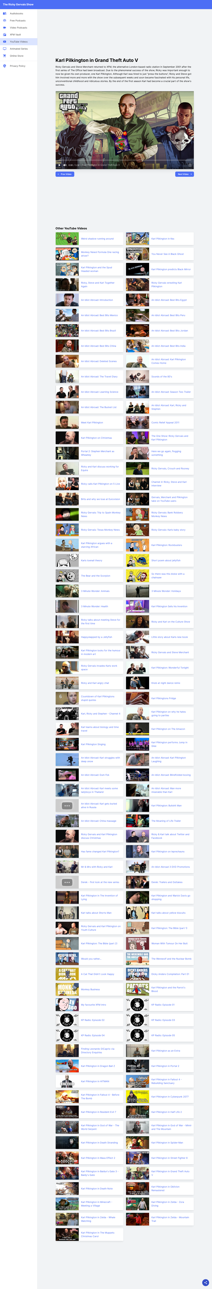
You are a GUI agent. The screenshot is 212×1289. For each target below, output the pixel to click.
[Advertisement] (80, 32)
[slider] (125, 160)
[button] (59, 165)
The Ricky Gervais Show (18, 4)
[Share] (205, 1282)
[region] (125, 130)
